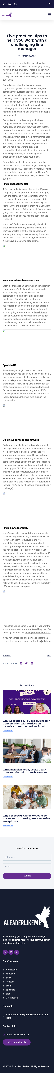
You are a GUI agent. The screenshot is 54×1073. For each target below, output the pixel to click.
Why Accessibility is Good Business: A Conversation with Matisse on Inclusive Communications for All (26, 723)
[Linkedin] (10, 952)
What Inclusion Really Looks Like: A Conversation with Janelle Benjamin (26, 771)
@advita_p (45, 641)
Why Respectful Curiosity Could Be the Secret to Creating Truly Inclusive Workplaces (26, 818)
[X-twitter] (16, 952)
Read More (8, 731)
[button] (50, 4)
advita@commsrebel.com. (38, 632)
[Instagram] (5, 952)
